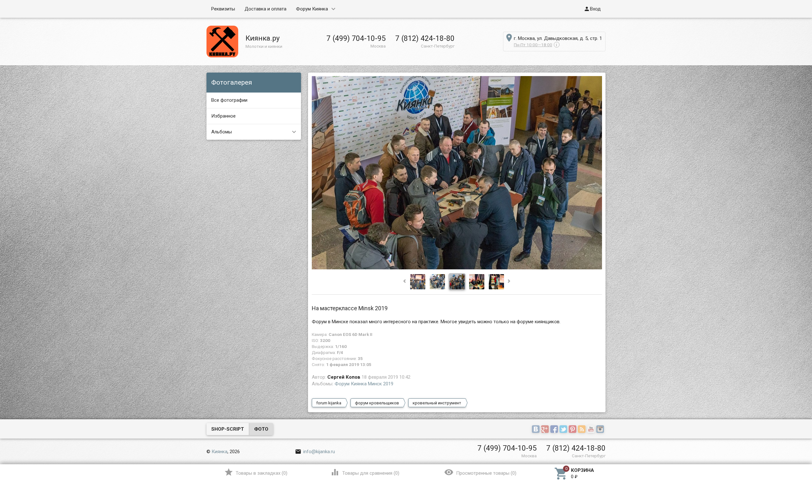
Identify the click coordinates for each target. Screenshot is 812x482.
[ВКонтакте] (536, 429)
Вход (592, 9)
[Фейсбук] (555, 429)
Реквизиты (223, 9)
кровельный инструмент (437, 403)
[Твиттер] (564, 429)
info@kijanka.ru (315, 451)
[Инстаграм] (601, 429)
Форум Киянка (312, 9)
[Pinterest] (573, 429)
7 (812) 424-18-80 (425, 38)
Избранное (223, 116)
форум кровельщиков (377, 403)
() (256, 472)
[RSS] (582, 429)
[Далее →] (457, 268)
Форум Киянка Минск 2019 (364, 384)
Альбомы (221, 132)
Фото (261, 429)
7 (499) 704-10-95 (356, 38)
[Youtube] (591, 429)
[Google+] (545, 429)
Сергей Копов (343, 377)
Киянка (219, 451)
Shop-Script (227, 429)
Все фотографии (229, 100)
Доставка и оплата (265, 9)
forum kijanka (328, 403)
